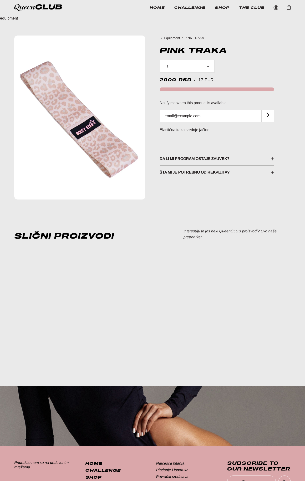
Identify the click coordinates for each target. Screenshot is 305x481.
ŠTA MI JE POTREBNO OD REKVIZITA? (194, 172)
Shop (222, 7)
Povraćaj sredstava (172, 477)
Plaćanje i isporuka (172, 470)
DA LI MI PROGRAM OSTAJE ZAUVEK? (194, 159)
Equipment (172, 38)
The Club (252, 7)
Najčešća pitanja (170, 463)
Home (157, 7)
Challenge (189, 7)
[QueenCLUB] (42, 8)
